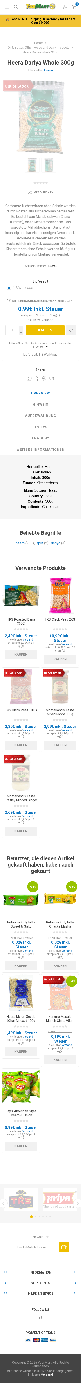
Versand (47, 320)
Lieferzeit (40, 282)
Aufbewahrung (40, 416)
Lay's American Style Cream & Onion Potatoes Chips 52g (21, 1115)
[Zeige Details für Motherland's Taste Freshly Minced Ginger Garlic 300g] (21, 772)
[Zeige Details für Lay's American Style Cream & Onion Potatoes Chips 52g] (21, 1087)
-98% (32, 886)
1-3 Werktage (23, 288)
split (39, 543)
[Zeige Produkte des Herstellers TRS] (21, 1199)
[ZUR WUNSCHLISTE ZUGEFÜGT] (71, 330)
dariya (55, 543)
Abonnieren (64, 1247)
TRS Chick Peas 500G (21, 710)
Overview (40, 393)
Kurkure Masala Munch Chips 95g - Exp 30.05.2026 (60, 1021)
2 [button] (35, 1216)
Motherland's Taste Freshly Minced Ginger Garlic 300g (21, 800)
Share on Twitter (29, 378)
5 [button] (46, 1216)
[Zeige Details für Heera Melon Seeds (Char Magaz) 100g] (21, 992)
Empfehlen (51, 378)
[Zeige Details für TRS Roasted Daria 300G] (21, 595)
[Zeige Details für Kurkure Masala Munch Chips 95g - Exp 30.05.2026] (60, 992)
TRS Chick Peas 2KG (60, 619)
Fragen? (40, 438)
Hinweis (40, 405)
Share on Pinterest (44, 378)
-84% (71, 981)
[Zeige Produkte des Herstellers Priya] (60, 1199)
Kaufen (45, 330)
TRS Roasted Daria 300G (21, 621)
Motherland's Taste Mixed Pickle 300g (60, 712)
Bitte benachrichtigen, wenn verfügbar (43, 300)
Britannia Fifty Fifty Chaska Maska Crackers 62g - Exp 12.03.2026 (60, 928)
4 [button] (43, 1216)
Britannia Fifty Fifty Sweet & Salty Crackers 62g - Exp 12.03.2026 (21, 928)
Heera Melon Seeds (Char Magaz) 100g (21, 1019)
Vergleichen (44, 192)
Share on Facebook (37, 378)
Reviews (40, 427)
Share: (40, 370)
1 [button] (31, 1216)
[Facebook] (40, 1318)
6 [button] (50, 1216)
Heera (48, 70)
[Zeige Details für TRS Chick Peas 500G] (21, 686)
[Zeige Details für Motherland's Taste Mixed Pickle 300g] (60, 686)
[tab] (40, 393)
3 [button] (39, 1216)
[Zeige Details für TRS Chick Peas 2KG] (60, 595)
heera (20, 543)
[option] (32, 165)
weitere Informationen (40, 449)
